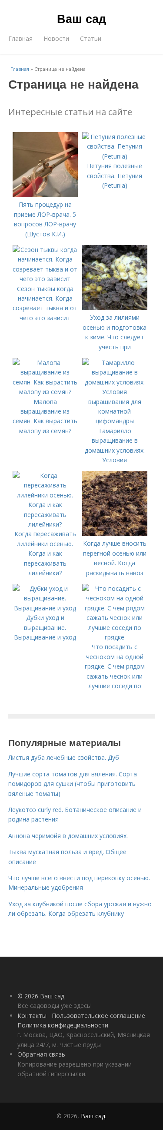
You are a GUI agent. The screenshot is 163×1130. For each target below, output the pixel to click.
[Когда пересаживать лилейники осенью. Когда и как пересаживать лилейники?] (45, 524)
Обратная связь (41, 1054)
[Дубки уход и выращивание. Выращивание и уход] (45, 608)
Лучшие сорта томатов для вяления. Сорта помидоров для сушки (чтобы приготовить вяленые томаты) (72, 784)
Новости (56, 38)
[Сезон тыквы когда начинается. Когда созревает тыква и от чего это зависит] (45, 279)
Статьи (90, 38)
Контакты (32, 1015)
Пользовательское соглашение (98, 1015)
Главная (20, 38)
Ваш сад (81, 18)
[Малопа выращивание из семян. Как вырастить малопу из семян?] (45, 392)
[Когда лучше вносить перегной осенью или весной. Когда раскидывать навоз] (114, 534)
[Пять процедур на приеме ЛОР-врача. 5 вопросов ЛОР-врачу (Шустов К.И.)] (45, 195)
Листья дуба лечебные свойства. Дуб (63, 757)
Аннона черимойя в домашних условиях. (68, 836)
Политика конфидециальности (62, 1025)
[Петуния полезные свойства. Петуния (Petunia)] (114, 156)
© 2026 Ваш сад (40, 996)
